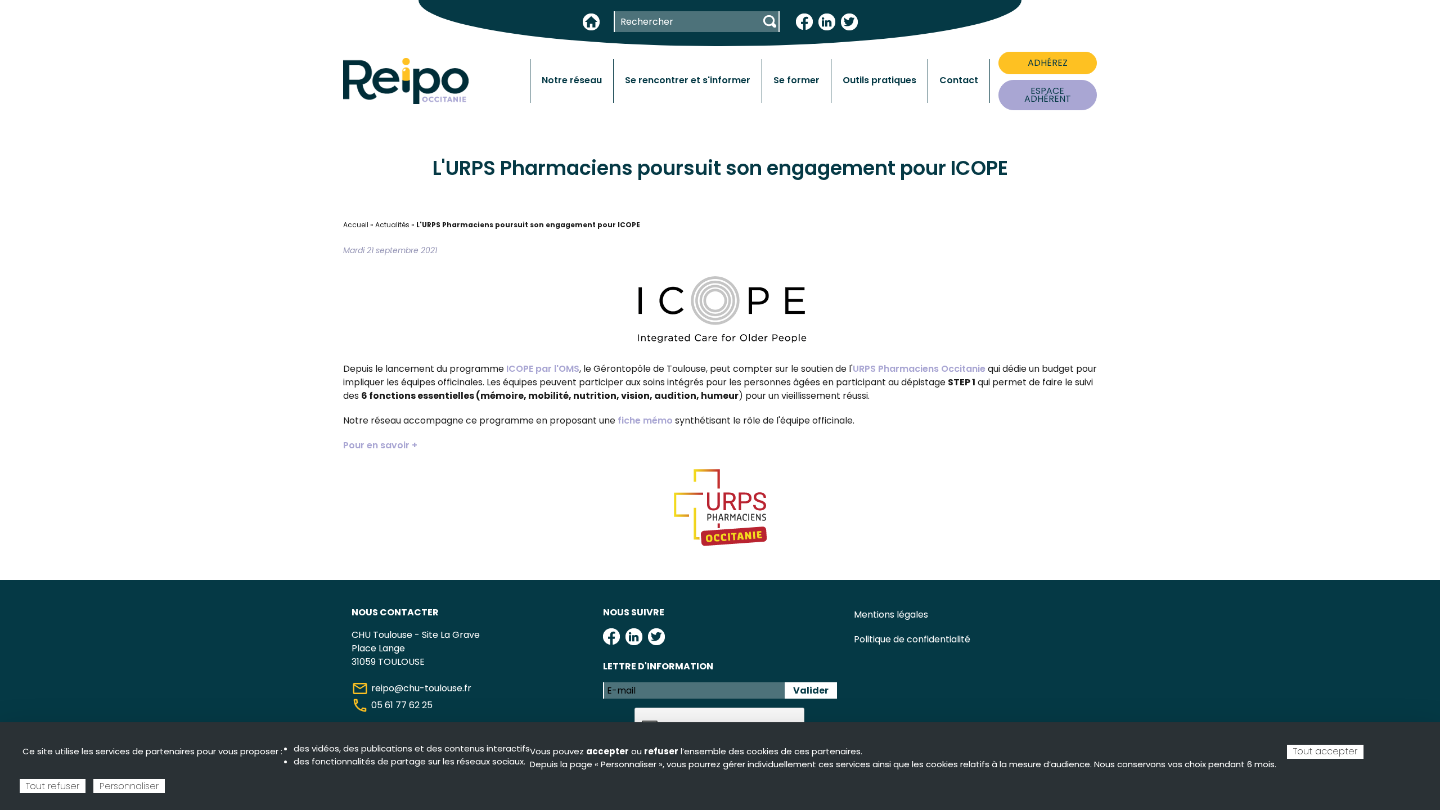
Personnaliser (129, 786)
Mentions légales (891, 614)
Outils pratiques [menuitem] (879, 80)
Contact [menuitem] (958, 80)
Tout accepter (1325, 751)
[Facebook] (804, 21)
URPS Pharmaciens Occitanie (920, 368)
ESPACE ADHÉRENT (1047, 94)
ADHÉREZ (1048, 62)
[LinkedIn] (826, 21)
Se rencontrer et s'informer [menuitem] (687, 80)
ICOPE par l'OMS (542, 368)
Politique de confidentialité (912, 639)
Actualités (392, 225)
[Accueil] (406, 80)
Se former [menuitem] (796, 80)
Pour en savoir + (380, 445)
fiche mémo (645, 420)
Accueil (355, 225)
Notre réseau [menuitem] (572, 80)
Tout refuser (52, 786)
